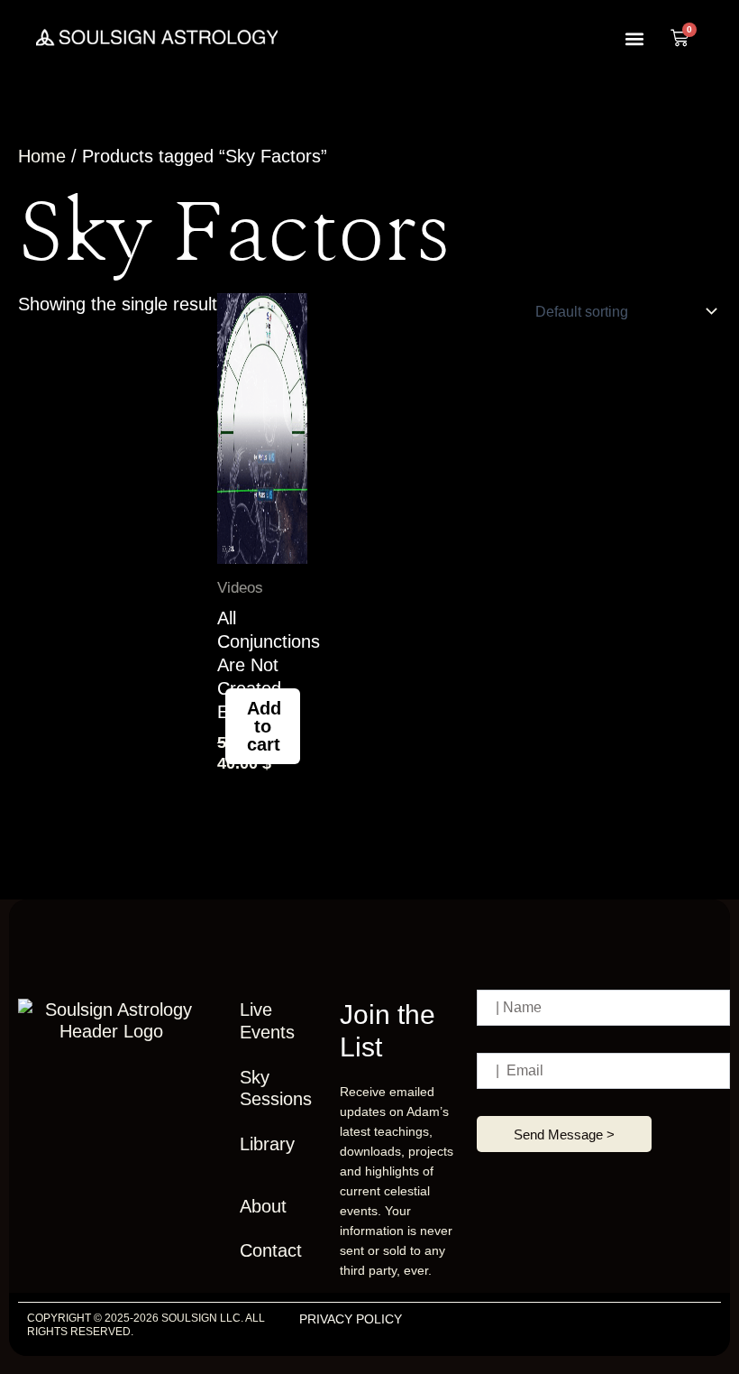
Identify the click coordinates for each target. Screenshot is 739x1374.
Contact (271, 1250)
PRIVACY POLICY (350, 1319)
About (263, 1206)
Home (42, 156)
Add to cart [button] (264, 726)
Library (267, 1144)
